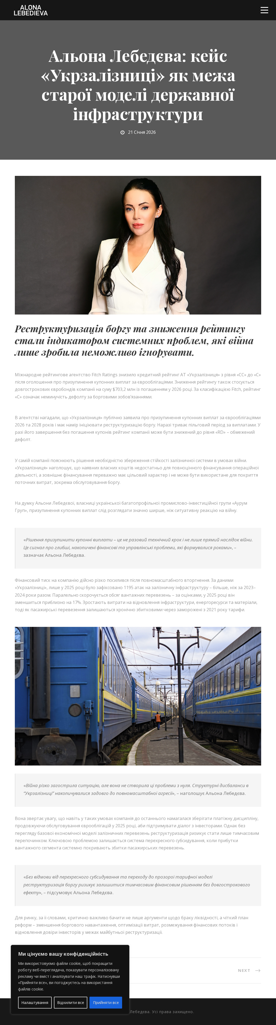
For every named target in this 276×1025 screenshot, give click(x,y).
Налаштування (34, 1002)
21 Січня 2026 (142, 132)
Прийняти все (106, 1002)
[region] (70, 979)
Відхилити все (70, 1002)
